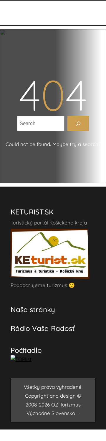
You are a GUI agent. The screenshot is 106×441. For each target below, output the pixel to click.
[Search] (78, 123)
